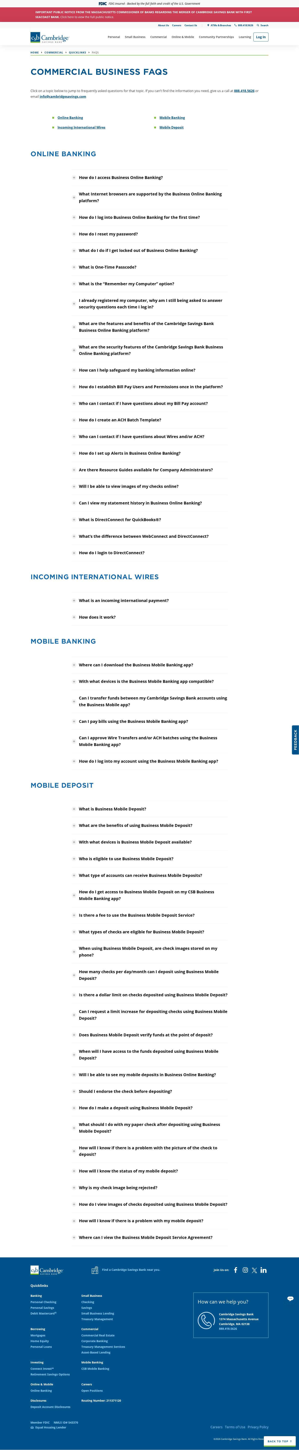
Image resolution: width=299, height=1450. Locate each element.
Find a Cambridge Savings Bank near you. (130, 1270)
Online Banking (70, 117)
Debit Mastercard (44, 1313)
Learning (245, 37)
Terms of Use (235, 1427)
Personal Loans (41, 1347)
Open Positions (92, 1391)
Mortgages (38, 1335)
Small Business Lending (97, 1313)
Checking (87, 1302)
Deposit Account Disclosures (50, 1407)
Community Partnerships (216, 37)
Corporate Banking (94, 1341)
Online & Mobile (183, 37)
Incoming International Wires (81, 127)
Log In (261, 37)
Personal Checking (43, 1302)
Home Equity (40, 1341)
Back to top (278, 1441)
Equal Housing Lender (50, 1427)
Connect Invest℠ (42, 1369)
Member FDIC (40, 1422)
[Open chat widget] (290, 1298)
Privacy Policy (258, 1427)
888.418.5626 (245, 25)
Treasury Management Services (103, 1347)
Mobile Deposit (171, 127)
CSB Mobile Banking (95, 1369)
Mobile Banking (172, 117)
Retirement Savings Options (50, 1374)
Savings (86, 1308)
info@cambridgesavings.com (63, 96)
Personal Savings (42, 1308)
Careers (176, 25)
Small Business (135, 37)
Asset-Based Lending (95, 1352)
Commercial (158, 37)
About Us (163, 25)
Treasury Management (97, 1319)
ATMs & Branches (221, 25)
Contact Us (190, 25)
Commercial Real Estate (98, 1335)
